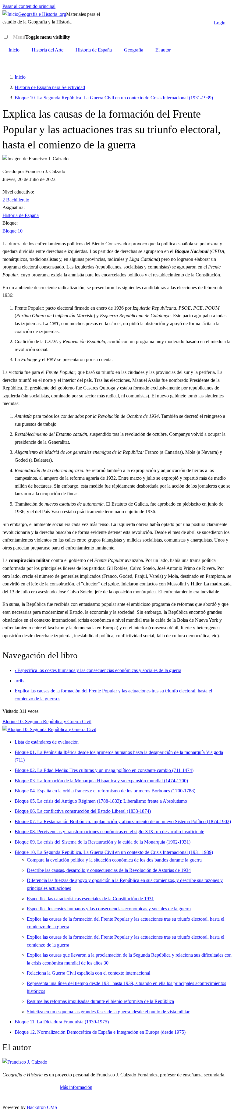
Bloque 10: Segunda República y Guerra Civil (46, 721)
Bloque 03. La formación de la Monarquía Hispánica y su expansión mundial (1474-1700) (101, 780)
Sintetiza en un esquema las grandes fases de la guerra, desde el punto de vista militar (108, 1011)
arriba (20, 680)
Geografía (133, 49)
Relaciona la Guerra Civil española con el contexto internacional (88, 973)
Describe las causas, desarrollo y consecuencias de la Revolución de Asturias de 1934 (109, 870)
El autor (163, 49)
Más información (76, 1087)
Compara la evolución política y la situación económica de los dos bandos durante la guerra (114, 859)
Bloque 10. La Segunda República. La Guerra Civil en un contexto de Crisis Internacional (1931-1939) (114, 97)
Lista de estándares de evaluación (47, 742)
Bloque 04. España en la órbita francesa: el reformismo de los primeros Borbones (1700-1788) (105, 790)
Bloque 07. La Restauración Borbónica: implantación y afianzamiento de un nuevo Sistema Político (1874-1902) (123, 821)
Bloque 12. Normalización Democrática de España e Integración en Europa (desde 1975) (100, 1032)
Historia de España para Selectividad (50, 87)
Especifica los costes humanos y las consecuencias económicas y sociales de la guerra (98, 670)
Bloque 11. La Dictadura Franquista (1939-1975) (62, 1021)
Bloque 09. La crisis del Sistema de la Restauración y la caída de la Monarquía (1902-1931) (102, 841)
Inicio (14, 49)
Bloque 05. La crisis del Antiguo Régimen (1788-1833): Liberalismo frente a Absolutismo (101, 801)
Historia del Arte (47, 49)
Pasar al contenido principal (28, 6)
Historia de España (94, 49)
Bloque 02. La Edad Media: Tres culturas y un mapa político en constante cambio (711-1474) (104, 770)
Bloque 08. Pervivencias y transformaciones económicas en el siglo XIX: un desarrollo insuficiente (109, 831)
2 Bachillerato (15, 199)
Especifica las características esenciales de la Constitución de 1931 (90, 898)
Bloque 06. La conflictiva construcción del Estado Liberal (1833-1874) (83, 811)
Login (219, 22)
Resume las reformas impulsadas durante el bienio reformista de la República (100, 1001)
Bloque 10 (12, 230)
